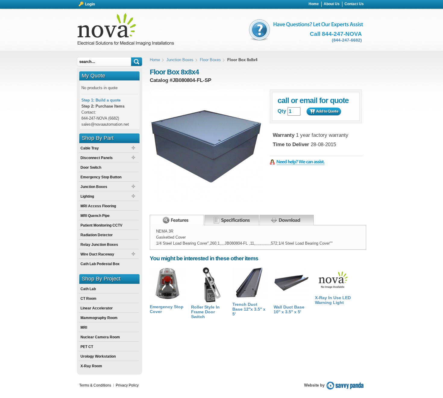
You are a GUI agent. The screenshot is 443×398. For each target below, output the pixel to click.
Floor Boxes (210, 60)
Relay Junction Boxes (99, 245)
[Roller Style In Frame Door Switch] (209, 301)
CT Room (88, 298)
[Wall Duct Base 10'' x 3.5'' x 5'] (292, 301)
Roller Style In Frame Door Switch (205, 312)
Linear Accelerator (96, 308)
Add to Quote (323, 111)
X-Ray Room (91, 366)
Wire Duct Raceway (97, 254)
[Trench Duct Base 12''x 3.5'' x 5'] (250, 298)
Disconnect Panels (96, 158)
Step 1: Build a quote (101, 100)
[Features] (177, 220)
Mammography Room (99, 318)
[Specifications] (232, 219)
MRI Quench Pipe (95, 216)
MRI (83, 327)
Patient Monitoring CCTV (101, 225)
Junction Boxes (179, 60)
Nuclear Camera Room (100, 337)
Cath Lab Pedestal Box (100, 264)
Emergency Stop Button (100, 177)
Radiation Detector (96, 235)
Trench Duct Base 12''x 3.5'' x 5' (248, 309)
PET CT (86, 347)
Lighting (87, 196)
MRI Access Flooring (98, 206)
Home (155, 60)
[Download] (286, 219)
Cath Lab (88, 289)
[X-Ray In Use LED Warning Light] (333, 292)
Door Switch (90, 167)
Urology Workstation (98, 356)
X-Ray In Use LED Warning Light (333, 300)
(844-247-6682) (347, 40)
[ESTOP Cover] (168, 301)
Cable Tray (89, 148)
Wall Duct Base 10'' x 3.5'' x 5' (289, 309)
